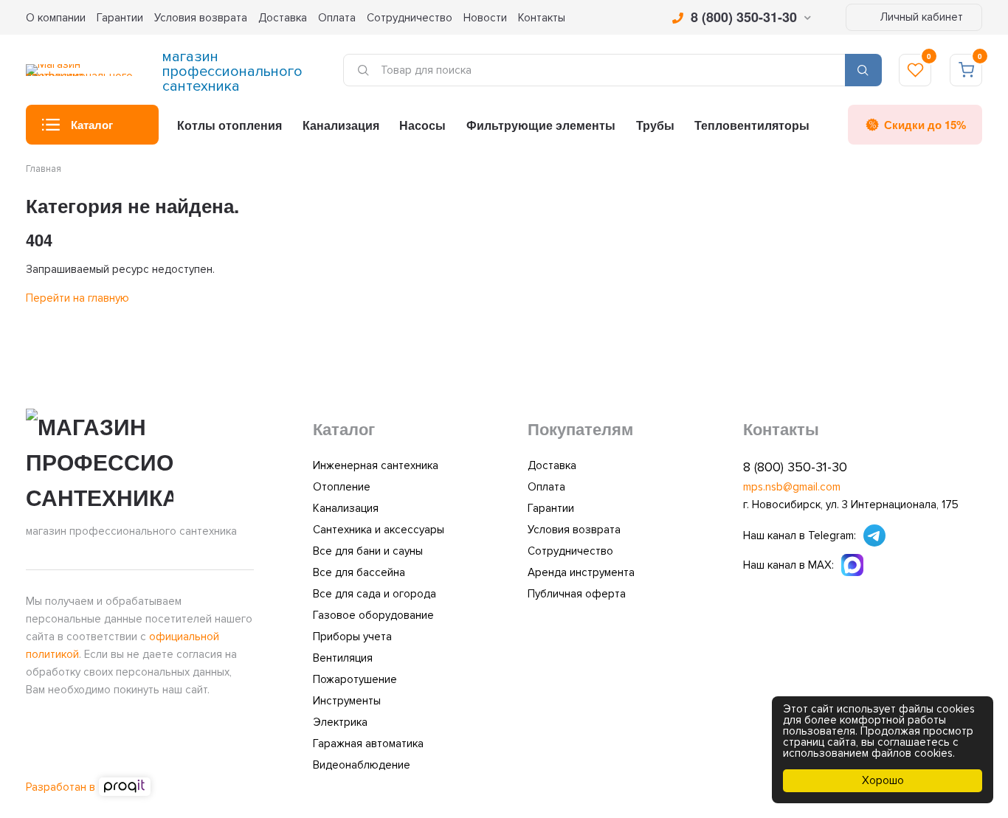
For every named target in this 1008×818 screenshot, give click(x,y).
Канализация (341, 125)
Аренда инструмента (581, 572)
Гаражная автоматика (368, 743)
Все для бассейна (359, 572)
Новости (485, 17)
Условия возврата (200, 17)
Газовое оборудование (373, 615)
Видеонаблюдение (361, 765)
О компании (56, 17)
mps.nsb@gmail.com (791, 486)
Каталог (92, 125)
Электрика (340, 722)
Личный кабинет (920, 17)
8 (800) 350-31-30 (744, 17)
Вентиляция (343, 658)
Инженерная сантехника (375, 465)
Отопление (341, 486)
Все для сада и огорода (374, 593)
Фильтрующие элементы (540, 125)
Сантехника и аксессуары (378, 529)
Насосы (422, 125)
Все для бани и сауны (368, 551)
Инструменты (347, 700)
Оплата (337, 17)
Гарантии (120, 17)
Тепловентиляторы (751, 125)
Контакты (541, 17)
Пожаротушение (355, 679)
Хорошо (883, 780)
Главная (43, 169)
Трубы (655, 125)
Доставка (282, 17)
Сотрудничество (409, 17)
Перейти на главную (77, 298)
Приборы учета (352, 636)
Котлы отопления (229, 125)
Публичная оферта (577, 593)
